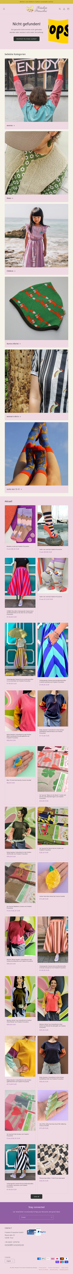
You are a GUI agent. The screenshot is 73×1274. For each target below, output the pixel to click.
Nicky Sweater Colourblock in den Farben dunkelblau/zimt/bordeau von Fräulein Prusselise (51, 731)
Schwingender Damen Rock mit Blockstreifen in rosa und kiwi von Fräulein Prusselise (20, 680)
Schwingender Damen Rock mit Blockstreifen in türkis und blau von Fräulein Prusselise (52, 681)
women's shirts (13, 416)
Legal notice (64, 1267)
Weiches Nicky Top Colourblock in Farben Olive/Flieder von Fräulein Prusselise (19, 1021)
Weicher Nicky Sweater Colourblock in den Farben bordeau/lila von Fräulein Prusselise (20, 960)
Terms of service (43, 1269)
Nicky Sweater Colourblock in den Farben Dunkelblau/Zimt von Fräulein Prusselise (51, 1078)
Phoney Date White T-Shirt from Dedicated (52, 1178)
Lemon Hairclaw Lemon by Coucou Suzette (52, 896)
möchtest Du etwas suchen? (26, 39)
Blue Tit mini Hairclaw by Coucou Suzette (19, 780)
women (10, 125)
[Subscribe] (51, 1217)
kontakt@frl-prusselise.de (14, 1245)
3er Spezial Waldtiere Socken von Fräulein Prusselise (19, 907)
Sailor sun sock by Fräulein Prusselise (50, 549)
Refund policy (54, 1269)
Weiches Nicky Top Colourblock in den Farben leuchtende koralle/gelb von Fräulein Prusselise (52, 1025)
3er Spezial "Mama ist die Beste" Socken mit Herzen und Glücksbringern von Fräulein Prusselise (52, 796)
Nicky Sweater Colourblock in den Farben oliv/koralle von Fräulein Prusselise (19, 853)
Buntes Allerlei (13, 344)
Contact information (54, 1267)
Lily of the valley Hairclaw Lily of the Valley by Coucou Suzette (52, 1124)
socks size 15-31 (13, 489)
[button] (4, 9)
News (9, 198)
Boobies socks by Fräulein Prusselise (18, 546)
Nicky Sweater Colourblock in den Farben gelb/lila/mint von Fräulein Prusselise (19, 1080)
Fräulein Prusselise (20, 1267)
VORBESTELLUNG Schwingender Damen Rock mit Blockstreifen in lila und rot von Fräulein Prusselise (20, 612)
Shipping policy (64, 1269)
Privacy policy (42, 1267)
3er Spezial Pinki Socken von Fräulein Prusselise (18, 1135)
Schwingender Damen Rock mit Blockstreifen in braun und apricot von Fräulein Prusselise (52, 967)
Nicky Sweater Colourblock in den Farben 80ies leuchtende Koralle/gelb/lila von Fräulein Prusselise (19, 736)
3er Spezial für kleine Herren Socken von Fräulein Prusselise (51, 849)
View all (36, 1196)
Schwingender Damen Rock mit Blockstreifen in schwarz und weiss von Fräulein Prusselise (20, 1185)
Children (10, 271)
